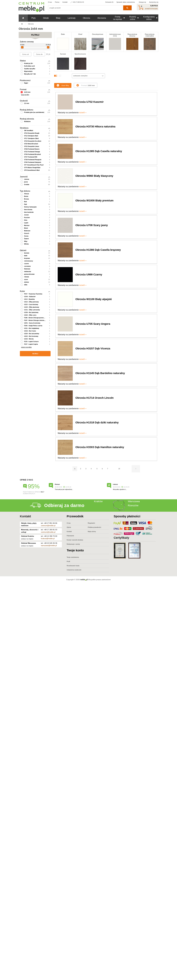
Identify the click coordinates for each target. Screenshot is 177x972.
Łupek (26, 223)
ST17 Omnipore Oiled (31, 138)
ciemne (26, 179)
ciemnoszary (28, 261)
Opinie (69, 527)
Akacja (26, 194)
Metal (26, 228)
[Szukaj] (127, 7)
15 (119, 469)
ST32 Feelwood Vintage (32, 152)
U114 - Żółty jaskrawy (31, 302)
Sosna (26, 236)
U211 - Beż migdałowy (31, 328)
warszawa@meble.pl (49, 545)
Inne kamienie (29, 212)
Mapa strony (92, 531)
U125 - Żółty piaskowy (31, 307)
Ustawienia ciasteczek (74, 570)
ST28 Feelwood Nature (31, 149)
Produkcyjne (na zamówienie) (34, 112)
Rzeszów (133, 505)
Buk (25, 201)
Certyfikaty (121, 537)
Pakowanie (70, 536)
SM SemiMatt (28, 130)
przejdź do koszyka (151, 9)
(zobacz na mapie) (27, 539)
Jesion (26, 215)
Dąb (25, 204)
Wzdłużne (27, 121)
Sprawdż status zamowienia (125, 2)
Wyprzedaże (28, 71)
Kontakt (64, 2)
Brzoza (26, 199)
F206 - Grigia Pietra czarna (33, 326)
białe (25, 256)
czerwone (27, 266)
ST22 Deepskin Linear (31, 146)
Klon (25, 220)
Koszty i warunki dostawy (75, 540)
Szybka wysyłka (29, 69)
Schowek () (109, 2)
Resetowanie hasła (73, 566)
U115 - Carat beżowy (31, 304)
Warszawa (134, 501)
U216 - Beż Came (30, 331)
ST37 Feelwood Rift (30, 157)
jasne (26, 182)
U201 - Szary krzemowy (32, 323)
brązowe (27, 258)
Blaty (58, 18)
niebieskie (27, 271)
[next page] (136, 468)
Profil (68, 561)
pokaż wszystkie (26, 347)
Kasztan (27, 217)
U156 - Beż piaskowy (31, 312)
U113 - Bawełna (29, 299)
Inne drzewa (28, 209)
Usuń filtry (65, 85)
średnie (26, 184)
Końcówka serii (29, 66)
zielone (26, 282)
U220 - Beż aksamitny (31, 333)
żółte (25, 285)
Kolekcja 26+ (28, 63)
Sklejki (46, 18)
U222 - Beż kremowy (31, 336)
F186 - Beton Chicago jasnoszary (35, 318)
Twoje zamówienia (73, 557)
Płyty (33, 18)
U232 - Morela (29, 339)
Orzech (26, 233)
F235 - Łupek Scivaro (31, 341)
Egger (26, 83)
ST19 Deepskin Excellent (32, 141)
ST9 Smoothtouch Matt (32, 170)
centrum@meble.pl (48, 525)
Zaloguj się (142, 2)
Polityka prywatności (94, 527)
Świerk (26, 239)
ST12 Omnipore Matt (31, 136)
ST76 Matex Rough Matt (32, 167)
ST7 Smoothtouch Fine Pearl (33, 165)
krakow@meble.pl (48, 538)
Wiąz (25, 241)
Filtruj (35, 354)
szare (26, 279)
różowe (26, 277)
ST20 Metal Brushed (31, 144)
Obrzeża (86, 18)
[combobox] (88, 75)
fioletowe (27, 269)
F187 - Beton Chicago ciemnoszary (36, 320)
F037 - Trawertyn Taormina (33, 294)
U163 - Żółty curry (30, 315)
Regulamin (91, 523)
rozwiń (82, 113)
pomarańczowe (29, 274)
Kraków (98, 501)
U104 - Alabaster (30, 296)
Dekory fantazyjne (30, 207)
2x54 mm (27, 92)
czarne (26, 263)
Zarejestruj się (153, 2)
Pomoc (57, 2)
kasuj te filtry (25, 95)
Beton (26, 196)
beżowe (26, 253)
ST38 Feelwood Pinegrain (32, 159)
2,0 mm (26, 103)
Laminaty (71, 18)
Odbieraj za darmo (64, 505)
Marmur (27, 225)
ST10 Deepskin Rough (31, 133)
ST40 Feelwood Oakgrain (32, 162)
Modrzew (27, 231)
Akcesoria (101, 18)
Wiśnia (26, 244)
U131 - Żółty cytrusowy (32, 310)
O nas (50, 2)
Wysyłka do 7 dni (30, 74)
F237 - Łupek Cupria (31, 344)
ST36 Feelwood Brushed (32, 154)
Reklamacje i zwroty (73, 544)
